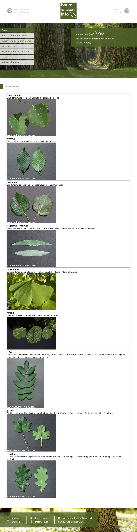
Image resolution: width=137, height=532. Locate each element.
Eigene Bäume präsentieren (16, 51)
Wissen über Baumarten (14, 35)
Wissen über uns (10, 62)
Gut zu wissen (9, 46)
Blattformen (12, 86)
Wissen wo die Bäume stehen (17, 40)
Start (4, 30)
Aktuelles (6, 56)
